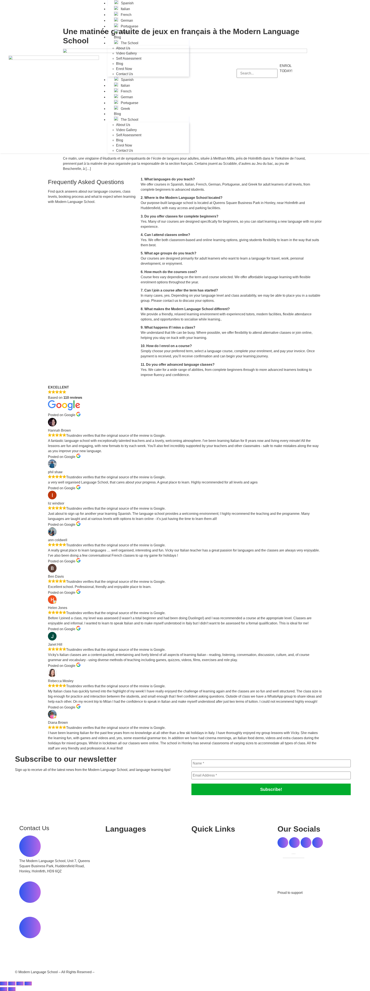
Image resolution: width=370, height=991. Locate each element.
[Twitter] (294, 842)
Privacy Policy (198, 972)
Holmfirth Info (313, 892)
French (125, 15)
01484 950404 (30, 907)
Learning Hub (201, 856)
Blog (117, 37)
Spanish (127, 3)
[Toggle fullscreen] (11, 983)
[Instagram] (306, 842)
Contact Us (124, 74)
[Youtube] (317, 842)
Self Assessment (128, 58)
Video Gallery (126, 53)
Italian (125, 9)
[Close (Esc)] (28, 983)
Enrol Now (124, 69)
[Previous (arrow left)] (3, 989)
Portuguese (129, 26)
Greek (125, 32)
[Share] (20, 983)
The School (129, 43)
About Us (123, 48)
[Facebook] (283, 842)
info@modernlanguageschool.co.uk (46, 942)
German (126, 20)
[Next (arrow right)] (11, 989)
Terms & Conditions (206, 881)
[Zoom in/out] (3, 983)
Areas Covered (106, 972)
